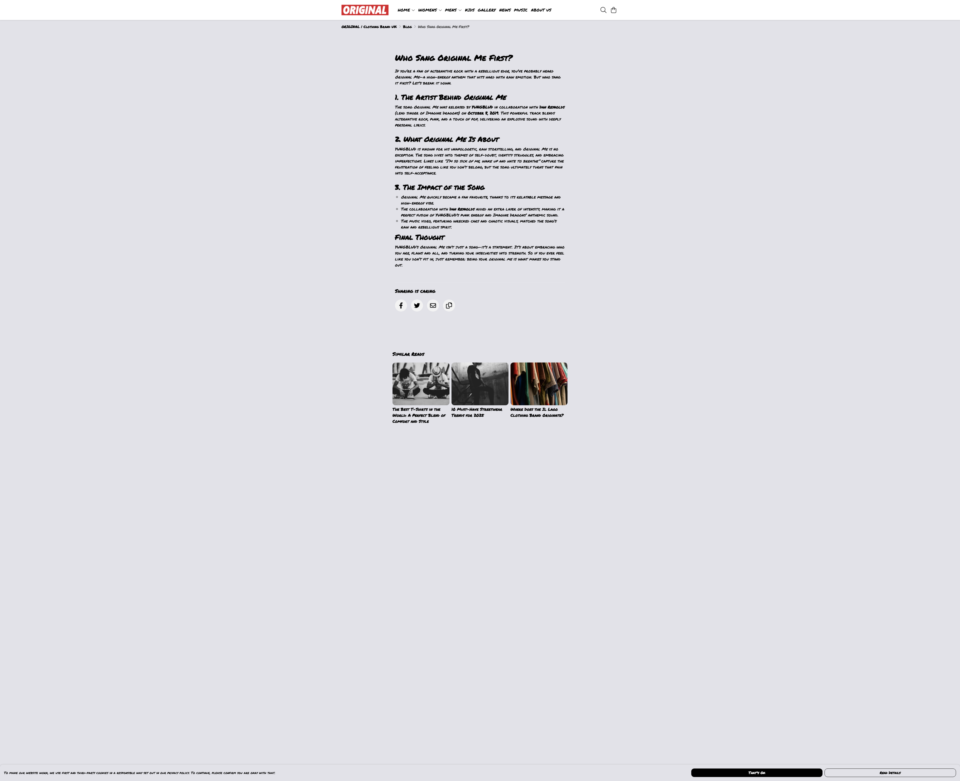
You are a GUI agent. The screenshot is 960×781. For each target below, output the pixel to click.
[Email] (433, 306)
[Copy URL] (449, 306)
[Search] (603, 10)
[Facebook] (401, 306)
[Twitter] (417, 306)
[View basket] (613, 10)
